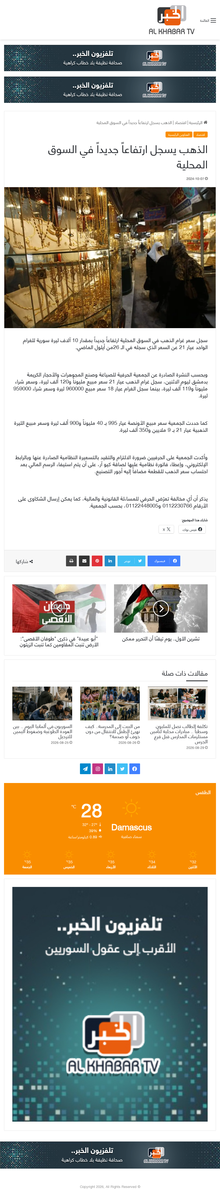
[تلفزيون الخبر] (170, 20)
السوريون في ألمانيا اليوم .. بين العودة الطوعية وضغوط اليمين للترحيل (42, 730)
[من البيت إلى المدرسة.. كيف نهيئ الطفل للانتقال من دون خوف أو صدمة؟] (110, 703)
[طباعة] (71, 561)
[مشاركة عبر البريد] (84, 561)
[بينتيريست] (97, 561)
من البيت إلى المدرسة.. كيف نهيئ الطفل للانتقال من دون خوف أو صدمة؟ (113, 730)
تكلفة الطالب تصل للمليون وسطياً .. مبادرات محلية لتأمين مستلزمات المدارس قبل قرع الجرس (179, 733)
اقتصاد (180, 122)
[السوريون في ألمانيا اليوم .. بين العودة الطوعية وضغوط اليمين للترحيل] (42, 703)
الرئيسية (196, 122)
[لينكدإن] (110, 561)
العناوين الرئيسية (179, 134)
